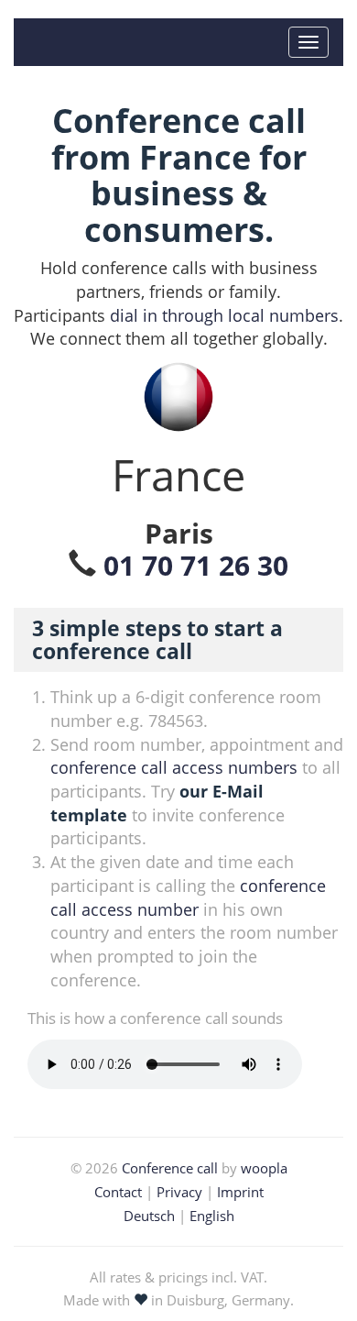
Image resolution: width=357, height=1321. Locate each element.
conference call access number (188, 897)
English (211, 1215)
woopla (264, 1168)
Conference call (170, 1168)
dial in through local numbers (224, 315)
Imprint (240, 1192)
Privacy (179, 1192)
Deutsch (149, 1215)
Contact (118, 1192)
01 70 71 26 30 (195, 565)
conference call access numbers (174, 767)
